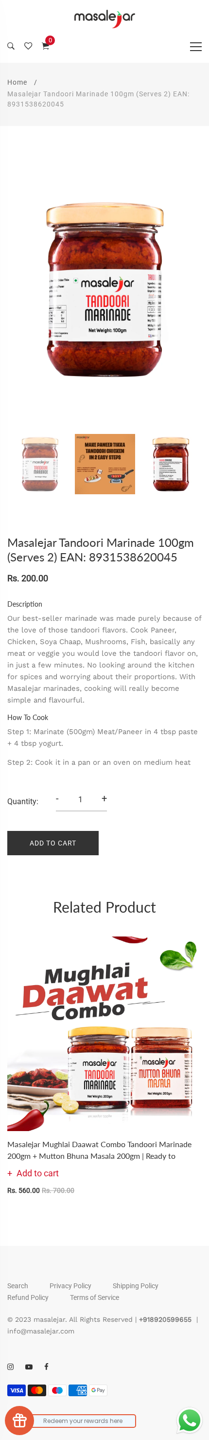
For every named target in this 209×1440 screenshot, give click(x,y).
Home (17, 82)
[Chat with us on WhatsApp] (189, 1420)
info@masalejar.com (40, 1331)
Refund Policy (28, 1297)
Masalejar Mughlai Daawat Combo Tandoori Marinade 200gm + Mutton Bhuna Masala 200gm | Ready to (99, 1149)
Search (17, 1286)
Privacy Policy (70, 1286)
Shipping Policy (135, 1286)
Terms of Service (94, 1297)
